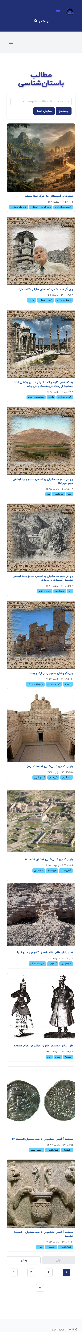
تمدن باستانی (45, 300)
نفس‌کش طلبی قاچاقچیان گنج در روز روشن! (45, 953)
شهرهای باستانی (63, 207)
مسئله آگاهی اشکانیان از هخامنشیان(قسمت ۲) (42, 1139)
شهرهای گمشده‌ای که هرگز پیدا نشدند (49, 196)
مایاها (31, 300)
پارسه (51, 397)
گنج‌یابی (53, 963)
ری (48, 494)
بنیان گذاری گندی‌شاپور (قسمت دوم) (50, 766)
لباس (57, 1056)
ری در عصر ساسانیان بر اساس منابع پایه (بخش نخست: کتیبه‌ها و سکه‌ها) (43, 578)
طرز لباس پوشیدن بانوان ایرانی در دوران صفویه (43, 1046)
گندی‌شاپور (39, 777)
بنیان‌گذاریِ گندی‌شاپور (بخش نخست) (49, 859)
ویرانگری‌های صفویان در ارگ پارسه (51, 673)
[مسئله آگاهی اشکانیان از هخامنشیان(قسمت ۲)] (41, 1101)
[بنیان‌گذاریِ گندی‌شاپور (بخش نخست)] (41, 821)
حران (40, 1246)
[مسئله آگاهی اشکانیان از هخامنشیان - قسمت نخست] (41, 1194)
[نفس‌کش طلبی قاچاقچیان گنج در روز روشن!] (41, 914)
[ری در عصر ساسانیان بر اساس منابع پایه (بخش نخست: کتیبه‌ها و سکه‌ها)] (41, 538)
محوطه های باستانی (41, 207)
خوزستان (53, 777)
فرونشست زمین (36, 397)
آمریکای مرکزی (64, 300)
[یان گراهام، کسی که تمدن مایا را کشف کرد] (41, 251)
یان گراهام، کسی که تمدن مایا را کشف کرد (46, 289)
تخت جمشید (64, 397)
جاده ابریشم (45, 591)
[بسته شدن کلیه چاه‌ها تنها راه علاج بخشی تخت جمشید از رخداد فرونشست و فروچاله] (41, 344)
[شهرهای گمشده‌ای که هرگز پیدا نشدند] (41, 157)
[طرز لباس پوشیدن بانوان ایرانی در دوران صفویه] (41, 1007)
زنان (49, 1056)
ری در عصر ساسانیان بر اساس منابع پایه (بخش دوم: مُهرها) (43, 481)
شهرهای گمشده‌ (18, 207)
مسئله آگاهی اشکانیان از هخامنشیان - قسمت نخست (43, 1234)
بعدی (23, 1260)
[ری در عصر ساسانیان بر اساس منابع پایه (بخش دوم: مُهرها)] (41, 441)
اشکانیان (67, 1150)
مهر (69, 494)
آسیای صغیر (36, 1150)
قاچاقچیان (66, 963)
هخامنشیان (52, 1150)
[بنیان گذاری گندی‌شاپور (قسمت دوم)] (41, 728)
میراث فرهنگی (37, 963)
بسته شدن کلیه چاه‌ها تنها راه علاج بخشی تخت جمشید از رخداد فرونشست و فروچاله (43, 384)
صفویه (68, 684)
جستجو (43, 21)
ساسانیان (58, 494)
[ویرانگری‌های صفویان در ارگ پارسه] (41, 635)
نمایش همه (44, 111)
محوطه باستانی (35, 684)
